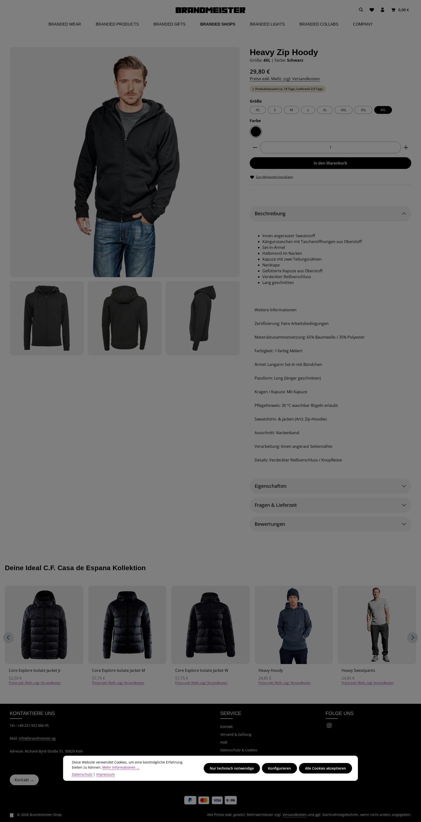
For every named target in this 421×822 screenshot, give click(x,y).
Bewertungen (270, 524)
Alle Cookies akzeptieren (325, 768)
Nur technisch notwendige (232, 768)
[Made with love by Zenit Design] (12, 814)
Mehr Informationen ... (120, 767)
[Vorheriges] (8, 637)
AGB (223, 742)
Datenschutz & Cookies (239, 750)
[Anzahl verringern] (255, 147)
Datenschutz (82, 774)
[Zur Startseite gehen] (210, 10)
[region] (125, 201)
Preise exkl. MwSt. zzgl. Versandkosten (285, 78)
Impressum (105, 774)
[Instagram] (329, 726)
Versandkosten (295, 814)
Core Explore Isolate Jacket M (118, 670)
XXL (343, 110)
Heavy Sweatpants (358, 670)
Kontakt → (24, 780)
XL (325, 110)
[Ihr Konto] (382, 10)
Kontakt (226, 726)
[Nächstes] (412, 637)
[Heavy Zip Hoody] (125, 162)
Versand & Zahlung (235, 734)
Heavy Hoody (270, 670)
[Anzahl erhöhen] (406, 147)
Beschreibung (270, 213)
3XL (363, 110)
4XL (383, 110)
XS (258, 110)
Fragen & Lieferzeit (276, 505)
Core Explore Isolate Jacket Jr (35, 670)
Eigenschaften (271, 486)
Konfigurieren (279, 768)
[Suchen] (361, 10)
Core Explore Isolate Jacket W (201, 670)
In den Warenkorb (330, 163)
